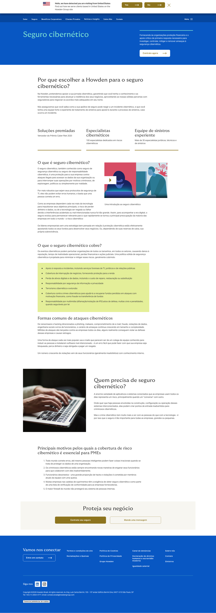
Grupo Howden (107, 561)
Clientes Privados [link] (73, 19)
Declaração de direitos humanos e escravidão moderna (143, 558)
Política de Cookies (109, 551)
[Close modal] (169, 5)
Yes (126, 5)
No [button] (149, 5)
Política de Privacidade (111, 556)
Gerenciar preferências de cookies (36, 601)
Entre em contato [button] (34, 557)
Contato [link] (119, 19)
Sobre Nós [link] (108, 19)
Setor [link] (25, 19)
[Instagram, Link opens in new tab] (44, 584)
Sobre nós (170, 551)
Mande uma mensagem (135, 520)
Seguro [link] (35, 19)
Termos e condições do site (80, 551)
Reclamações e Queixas (78, 556)
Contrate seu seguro (80, 520)
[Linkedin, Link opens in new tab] (37, 584)
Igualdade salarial (141, 566)
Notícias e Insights (92, 19)
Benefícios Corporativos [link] (52, 19)
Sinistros (169, 561)
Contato (169, 556)
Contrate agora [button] (150, 53)
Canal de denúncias (141, 551)
